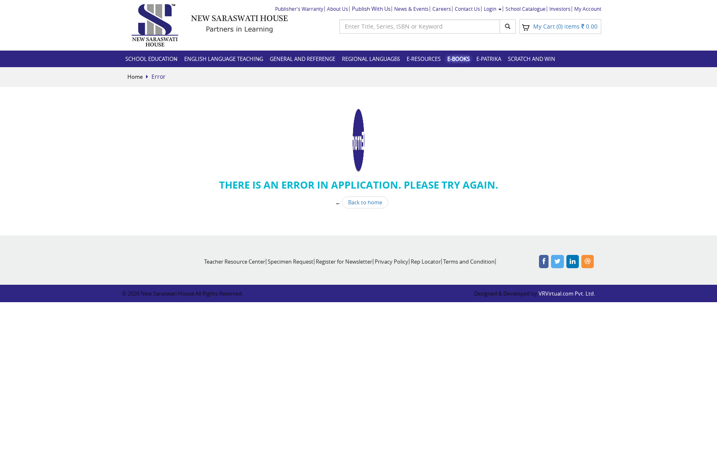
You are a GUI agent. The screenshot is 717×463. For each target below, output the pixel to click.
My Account (587, 8)
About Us (337, 8)
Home (135, 76)
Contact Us (467, 8)
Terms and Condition (469, 261)
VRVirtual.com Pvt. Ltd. (567, 293)
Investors (560, 8)
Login (491, 8)
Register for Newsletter (344, 261)
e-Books (458, 59)
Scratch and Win (531, 59)
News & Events (411, 8)
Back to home (365, 202)
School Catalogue (525, 8)
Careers (441, 8)
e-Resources (424, 59)
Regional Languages (371, 59)
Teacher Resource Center (234, 261)
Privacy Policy (391, 261)
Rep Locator (426, 261)
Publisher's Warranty (299, 8)
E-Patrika (488, 59)
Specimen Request (290, 261)
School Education (151, 59)
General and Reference (302, 59)
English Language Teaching (223, 59)
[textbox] (419, 26)
